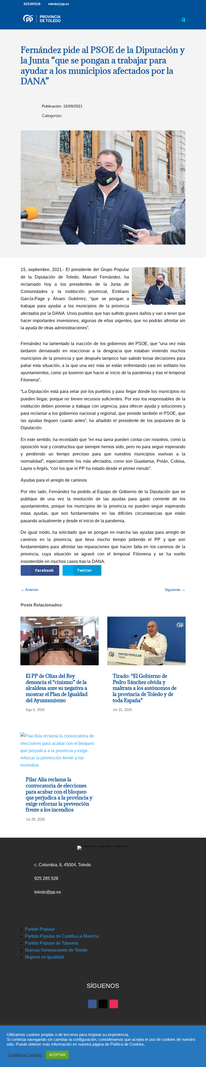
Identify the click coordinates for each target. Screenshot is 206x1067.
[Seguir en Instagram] (113, 1004)
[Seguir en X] (103, 1004)
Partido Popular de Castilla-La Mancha (62, 936)
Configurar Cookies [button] (25, 1055)
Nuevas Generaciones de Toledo (56, 950)
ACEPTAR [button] (57, 1055)
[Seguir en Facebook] (92, 1004)
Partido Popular (40, 929)
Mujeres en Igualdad (44, 957)
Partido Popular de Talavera (51, 943)
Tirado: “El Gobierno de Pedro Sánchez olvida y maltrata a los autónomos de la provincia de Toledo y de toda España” (144, 688)
